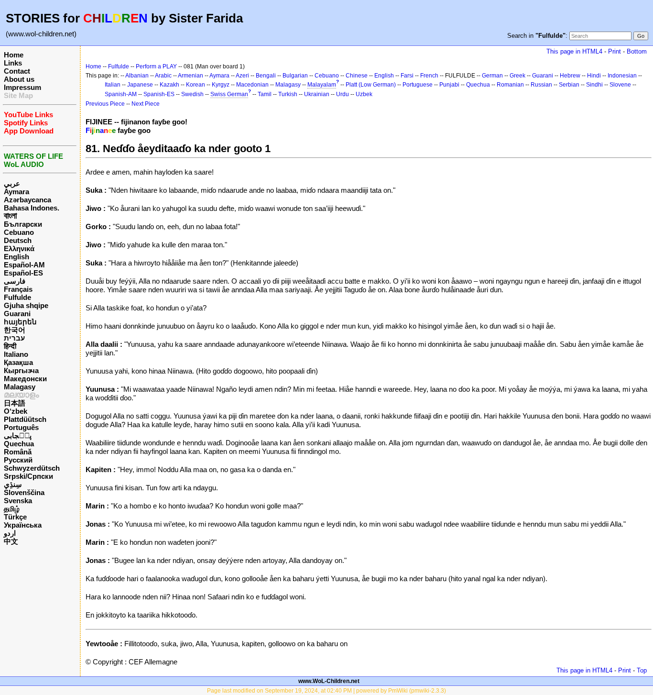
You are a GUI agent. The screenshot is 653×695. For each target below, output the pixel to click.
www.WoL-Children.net (328, 681)
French (429, 75)
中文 (11, 541)
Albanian (137, 75)
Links (13, 63)
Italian (112, 84)
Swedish (192, 94)
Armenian (190, 75)
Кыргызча (21, 370)
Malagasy (19, 387)
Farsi (407, 75)
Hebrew (570, 75)
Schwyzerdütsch (32, 468)
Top (642, 670)
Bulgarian (295, 75)
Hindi (594, 75)
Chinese (357, 75)
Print (614, 51)
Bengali (266, 75)
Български (23, 224)
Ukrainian (316, 94)
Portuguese (418, 84)
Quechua (19, 444)
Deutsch (18, 240)
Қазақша (18, 362)
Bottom (637, 51)
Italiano (16, 354)
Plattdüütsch (25, 419)
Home (13, 55)
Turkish (287, 94)
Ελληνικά (19, 248)
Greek (517, 75)
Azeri (242, 75)
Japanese (140, 84)
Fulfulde (17, 297)
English (16, 257)
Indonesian (622, 75)
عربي (12, 183)
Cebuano (19, 232)
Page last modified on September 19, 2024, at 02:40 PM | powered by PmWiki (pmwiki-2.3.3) (326, 690)
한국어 (14, 330)
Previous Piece (105, 103)
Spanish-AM (121, 94)
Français (18, 289)
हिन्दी (10, 346)
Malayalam (321, 84)
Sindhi (594, 84)
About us (19, 79)
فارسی (14, 281)
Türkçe (15, 517)
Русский (18, 460)
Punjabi (449, 84)
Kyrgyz (220, 84)
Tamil (265, 94)
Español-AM (24, 265)
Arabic (163, 75)
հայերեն (20, 322)
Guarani (17, 313)
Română (18, 452)
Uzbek (364, 94)
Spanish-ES (158, 94)
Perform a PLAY (156, 66)
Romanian (510, 84)
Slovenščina (24, 492)
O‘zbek (15, 411)
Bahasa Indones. (31, 208)
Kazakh (169, 84)
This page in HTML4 (574, 51)
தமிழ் (12, 509)
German (492, 75)
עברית (14, 338)
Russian (541, 84)
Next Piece (145, 103)
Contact (17, 71)
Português (21, 427)
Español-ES (23, 273)
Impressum (22, 87)
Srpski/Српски (28, 476)
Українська (23, 525)
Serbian (569, 84)
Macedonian (252, 84)
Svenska (18, 500)
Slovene (620, 84)
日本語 (14, 403)
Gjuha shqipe (26, 305)
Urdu (342, 94)
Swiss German (229, 94)
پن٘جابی (18, 435)
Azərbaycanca (27, 200)
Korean (195, 84)
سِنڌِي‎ (13, 484)
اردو (10, 533)
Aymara (16, 192)
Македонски (25, 379)
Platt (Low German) (371, 84)
